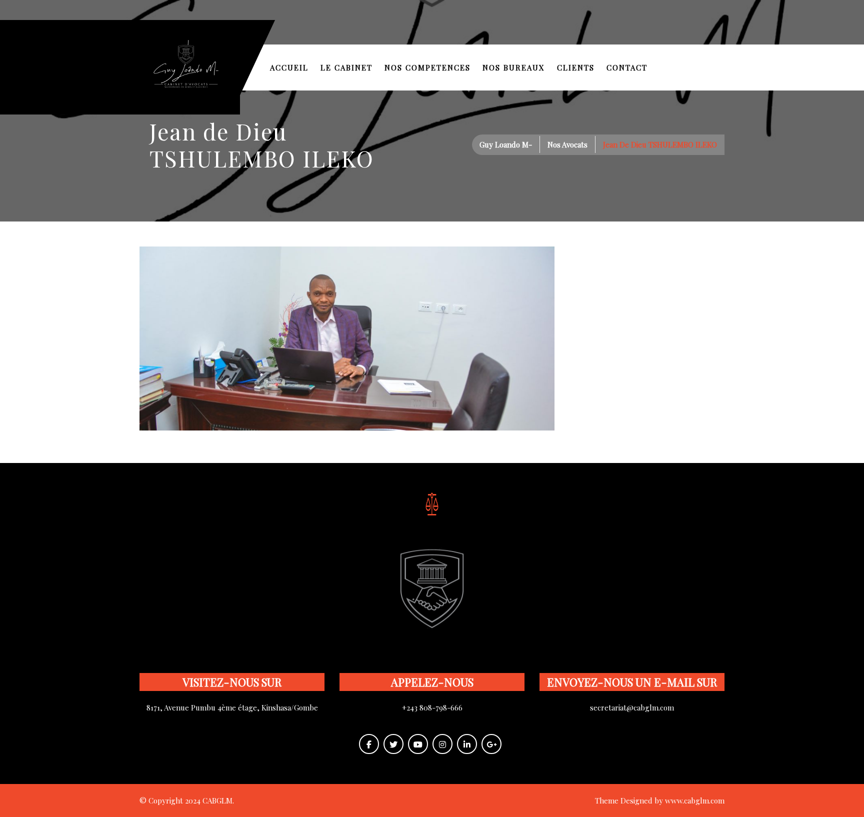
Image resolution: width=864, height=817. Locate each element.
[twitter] (394, 744)
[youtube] (418, 744)
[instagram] (442, 744)
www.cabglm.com (694, 801)
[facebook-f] (369, 744)
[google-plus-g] (492, 744)
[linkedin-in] (467, 744)
